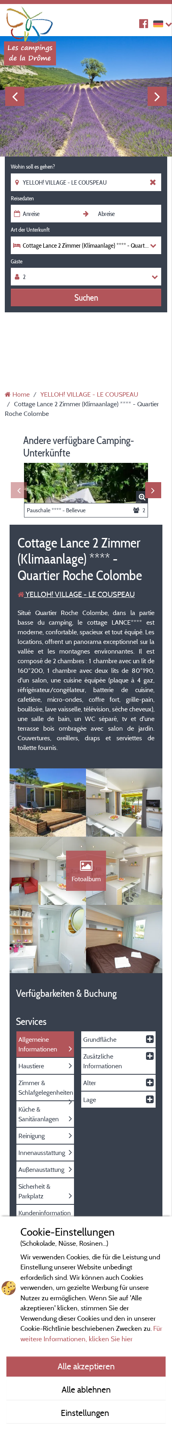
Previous (14, 96)
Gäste (16, 261)
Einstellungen (86, 1412)
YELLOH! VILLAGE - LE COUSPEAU (79, 594)
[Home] (30, 22)
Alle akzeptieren (86, 1366)
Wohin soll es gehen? (33, 166)
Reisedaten (22, 198)
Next (157, 96)
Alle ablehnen (86, 1389)
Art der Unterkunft (30, 229)
